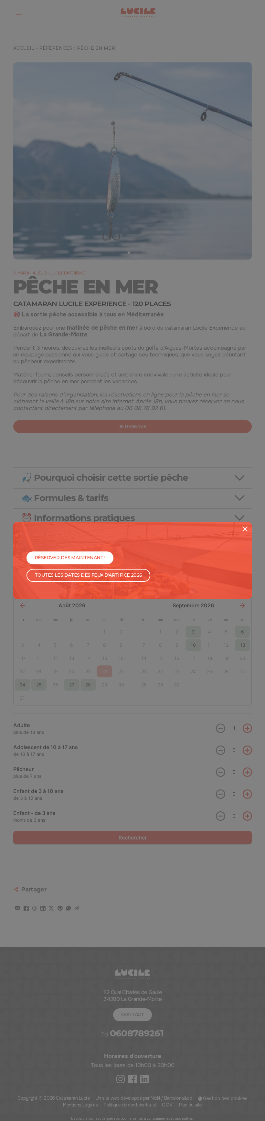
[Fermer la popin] (245, 529)
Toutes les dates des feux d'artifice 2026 (88, 575)
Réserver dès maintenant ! (70, 557)
